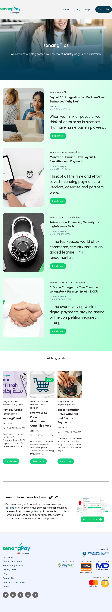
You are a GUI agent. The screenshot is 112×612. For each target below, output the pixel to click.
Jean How (54, 106)
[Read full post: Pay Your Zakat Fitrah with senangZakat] (15, 384)
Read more (58, 135)
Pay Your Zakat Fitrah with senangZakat (13, 414)
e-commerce (61, 152)
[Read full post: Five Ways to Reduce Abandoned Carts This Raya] (42, 384)
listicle (42, 404)
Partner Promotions (12, 561)
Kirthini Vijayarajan (58, 166)
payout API (60, 92)
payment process (66, 404)
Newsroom (8, 557)
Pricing (77, 9)
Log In (88, 9)
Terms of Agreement (13, 565)
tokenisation (74, 152)
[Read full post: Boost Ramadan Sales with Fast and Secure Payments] (70, 384)
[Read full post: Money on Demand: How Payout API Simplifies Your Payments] (23, 177)
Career (6, 586)
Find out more (90, 519)
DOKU (71, 282)
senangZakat (9, 404)
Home (66, 9)
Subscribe (103, 9)
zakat (20, 404)
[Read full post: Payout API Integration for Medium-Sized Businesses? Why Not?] (23, 114)
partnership (80, 282)
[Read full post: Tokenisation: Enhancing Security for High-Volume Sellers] (23, 242)
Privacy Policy (10, 569)
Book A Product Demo (14, 582)
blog (52, 92)
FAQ (5, 573)
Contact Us (8, 578)
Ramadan (13, 401)
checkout (34, 407)
